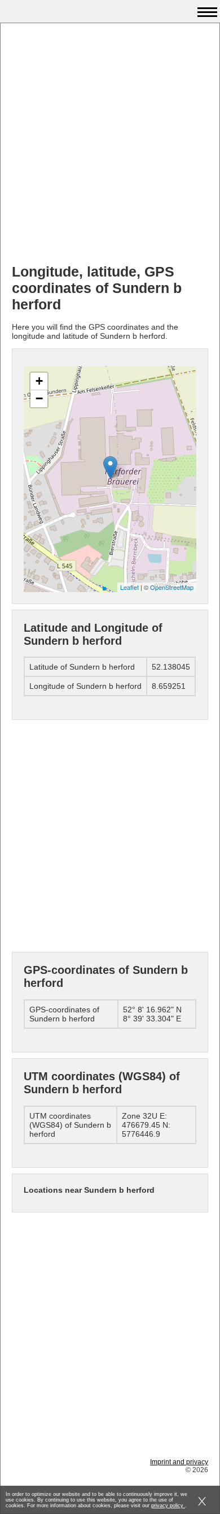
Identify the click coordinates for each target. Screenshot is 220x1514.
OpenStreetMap (171, 587)
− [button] (39, 398)
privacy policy (168, 1505)
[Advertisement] (110, 144)
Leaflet (129, 587)
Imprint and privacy (179, 1462)
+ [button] (39, 381)
